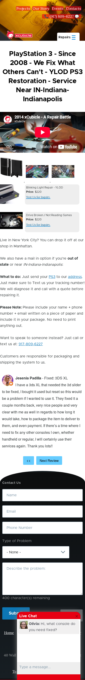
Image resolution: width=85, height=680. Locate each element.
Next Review (49, 460)
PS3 (52, 277)
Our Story (41, 8)
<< (29, 460)
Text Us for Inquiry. (38, 197)
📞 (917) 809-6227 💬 (61, 16)
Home (9, 632)
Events (57, 8)
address (75, 277)
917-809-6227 (31, 344)
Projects (23, 8)
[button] (11, 167)
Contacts (73, 8)
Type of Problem (17, 541)
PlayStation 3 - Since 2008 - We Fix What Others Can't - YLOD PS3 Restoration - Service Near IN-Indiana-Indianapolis (42, 77)
